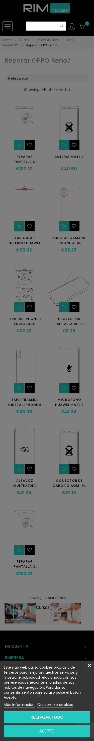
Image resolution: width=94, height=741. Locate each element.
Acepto (47, 731)
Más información (19, 704)
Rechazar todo (47, 717)
